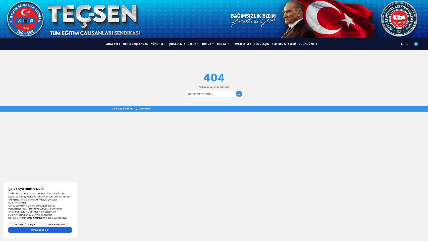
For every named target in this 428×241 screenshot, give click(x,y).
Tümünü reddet (56, 224)
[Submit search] (239, 94)
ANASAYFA (113, 44)
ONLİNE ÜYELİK (307, 44)
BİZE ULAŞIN (261, 44)
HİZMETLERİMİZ (241, 44)
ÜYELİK (192, 44)
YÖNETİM (157, 44)
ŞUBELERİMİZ (177, 44)
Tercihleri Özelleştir (24, 224)
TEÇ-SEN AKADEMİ (284, 44)
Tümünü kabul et (40, 229)
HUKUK (206, 44)
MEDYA (221, 44)
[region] (40, 210)
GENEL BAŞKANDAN (135, 44)
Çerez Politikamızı (37, 218)
